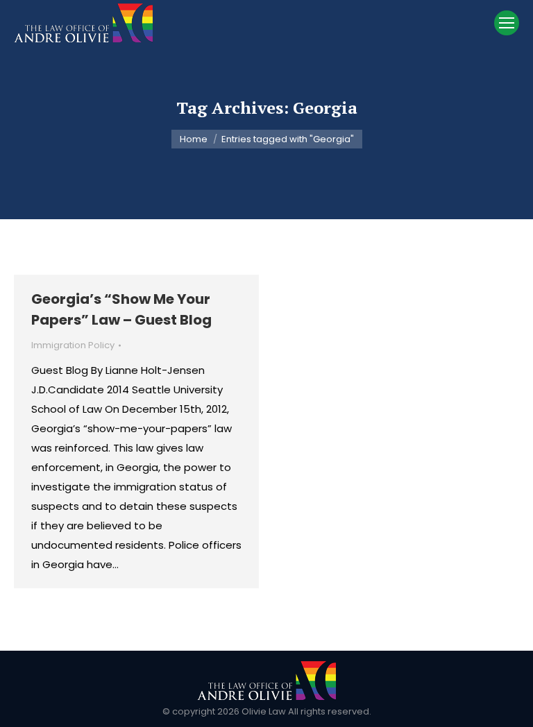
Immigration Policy (73, 345)
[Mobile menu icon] (506, 22)
